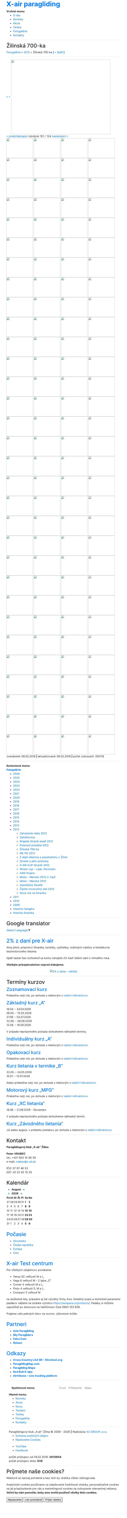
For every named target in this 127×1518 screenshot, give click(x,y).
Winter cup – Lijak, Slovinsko (38, 869)
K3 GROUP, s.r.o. (97, 1431)
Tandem (20, 1410)
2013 (16, 825)
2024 (16, 781)
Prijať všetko (53, 1499)
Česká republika (23, 1245)
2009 (16, 904)
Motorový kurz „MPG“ (30, 1090)
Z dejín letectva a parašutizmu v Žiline (43, 857)
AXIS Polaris (27, 873)
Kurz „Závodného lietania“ (34, 1123)
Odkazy (16, 1353)
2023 (16, 785)
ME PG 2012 (27, 853)
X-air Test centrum (29, 1263)
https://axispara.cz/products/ (71, 1303)
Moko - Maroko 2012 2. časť (37, 877)
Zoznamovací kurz (26, 989)
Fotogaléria (20, 31)
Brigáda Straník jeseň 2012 (36, 841)
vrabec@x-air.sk (26, 1161)
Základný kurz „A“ (25, 1003)
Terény (17, 27)
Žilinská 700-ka (29, 849)
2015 (16, 817)
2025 (16, 777)
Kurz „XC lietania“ (25, 1103)
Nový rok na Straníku (33, 893)
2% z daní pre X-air (29, 940)
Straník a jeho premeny (34, 861)
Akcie (16, 23)
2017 (16, 809)
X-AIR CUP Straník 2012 (34, 865)
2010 (16, 901)
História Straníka (23, 912)
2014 (16, 821)
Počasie (16, 1234)
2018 (16, 805)
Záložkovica (27, 837)
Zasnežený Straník (31, 885)
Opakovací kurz (23, 1052)
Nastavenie (15, 1499)
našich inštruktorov (75, 995)
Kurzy (19, 1406)
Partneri (16, 1324)
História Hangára (23, 908)
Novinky (18, 19)
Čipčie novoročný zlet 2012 (37, 889)
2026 (16, 773)
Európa (17, 1249)
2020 (16, 797)
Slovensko (19, 1241)
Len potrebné (33, 1499)
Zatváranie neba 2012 (33, 833)
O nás (16, 15)
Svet (16, 1252)
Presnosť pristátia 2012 (34, 845)
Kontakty (18, 35)
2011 (16, 897)
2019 (16, 801)
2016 (16, 813)
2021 (16, 793)
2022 (16, 789)
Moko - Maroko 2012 (33, 881)
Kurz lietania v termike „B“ (34, 1066)
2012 (27, 52)
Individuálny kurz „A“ (29, 1039)
